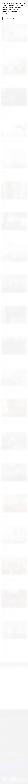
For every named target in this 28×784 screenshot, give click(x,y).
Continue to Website (9, 18)
